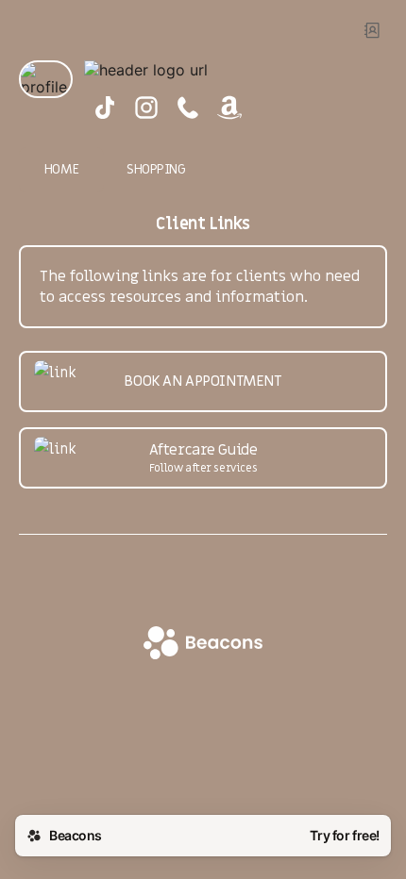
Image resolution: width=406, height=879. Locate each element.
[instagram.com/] (146, 109)
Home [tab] (61, 169)
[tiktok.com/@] (105, 109)
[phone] (188, 109)
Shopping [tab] (156, 169)
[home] (203, 644)
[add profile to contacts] (372, 30)
